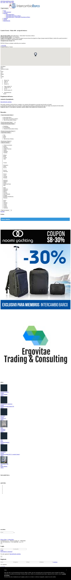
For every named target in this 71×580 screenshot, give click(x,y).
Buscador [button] (5, 13)
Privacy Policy (4, 539)
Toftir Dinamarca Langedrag (3, 429)
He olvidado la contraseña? (6, 551)
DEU (13, 2)
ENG (4, 2)
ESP (10, 2)
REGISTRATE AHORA (15, 554)
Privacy (5, 490)
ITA (1, 2)
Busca (4, 488)
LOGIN (5, 19)
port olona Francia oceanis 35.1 (3, 417)
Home (4, 10)
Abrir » (2, 395)
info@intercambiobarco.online (7, 1)
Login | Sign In (6, 493)
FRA (7, 2)
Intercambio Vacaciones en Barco (13, 15)
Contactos (5, 18)
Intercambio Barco (10, 14)
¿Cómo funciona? (7, 12)
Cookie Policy (11, 539)
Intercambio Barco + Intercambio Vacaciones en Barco (18, 17)
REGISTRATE (6, 20)
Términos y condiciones (8, 489)
